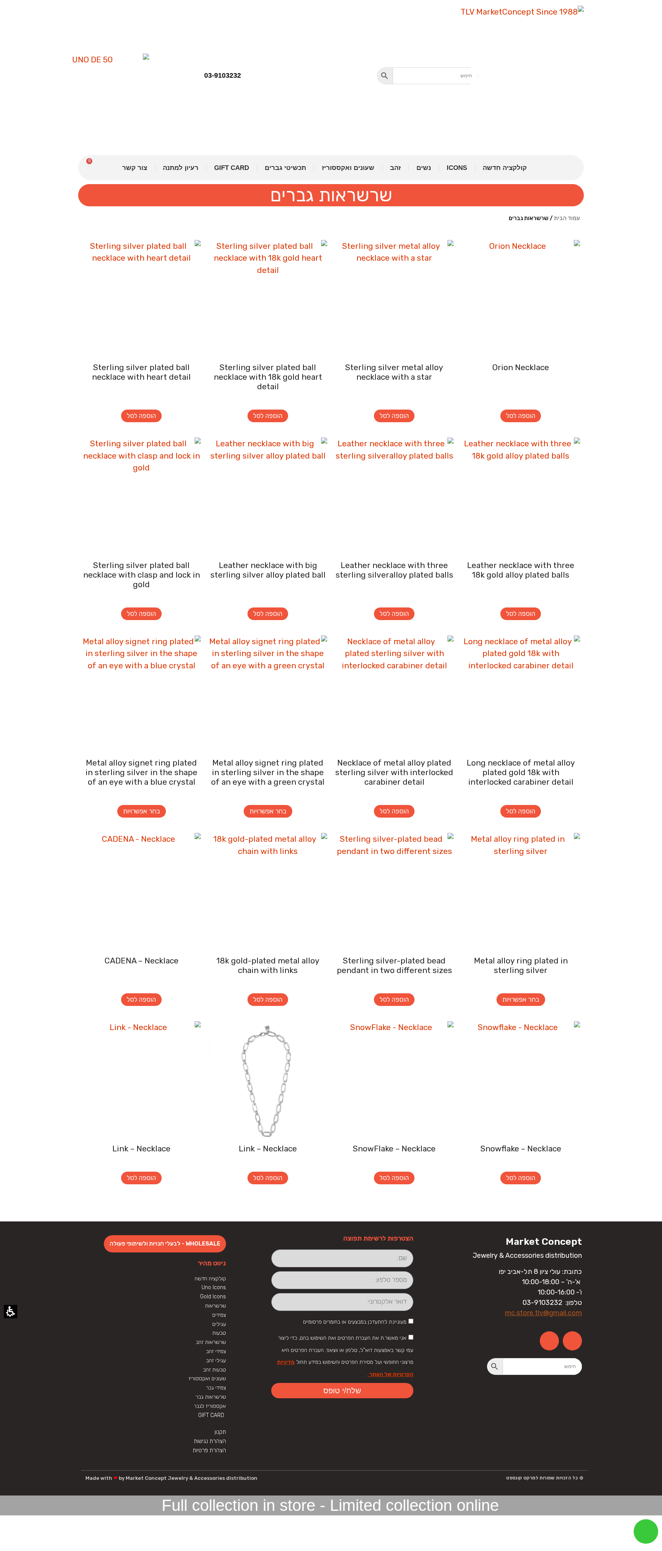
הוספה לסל (520, 416)
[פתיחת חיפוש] (427, 75)
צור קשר (134, 167)
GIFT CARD (231, 167)
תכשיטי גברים (285, 167)
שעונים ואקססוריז (348, 167)
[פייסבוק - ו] (572, 1340)
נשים (423, 167)
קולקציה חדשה (505, 167)
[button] (385, 75)
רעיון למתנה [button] (180, 167)
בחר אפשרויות (268, 811)
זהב (395, 167)
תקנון (220, 1432)
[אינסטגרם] (549, 1340)
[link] (507, 76)
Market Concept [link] (544, 1241)
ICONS (457, 167)
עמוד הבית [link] (567, 218)
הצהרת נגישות (210, 1441)
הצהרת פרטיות (209, 1450)
